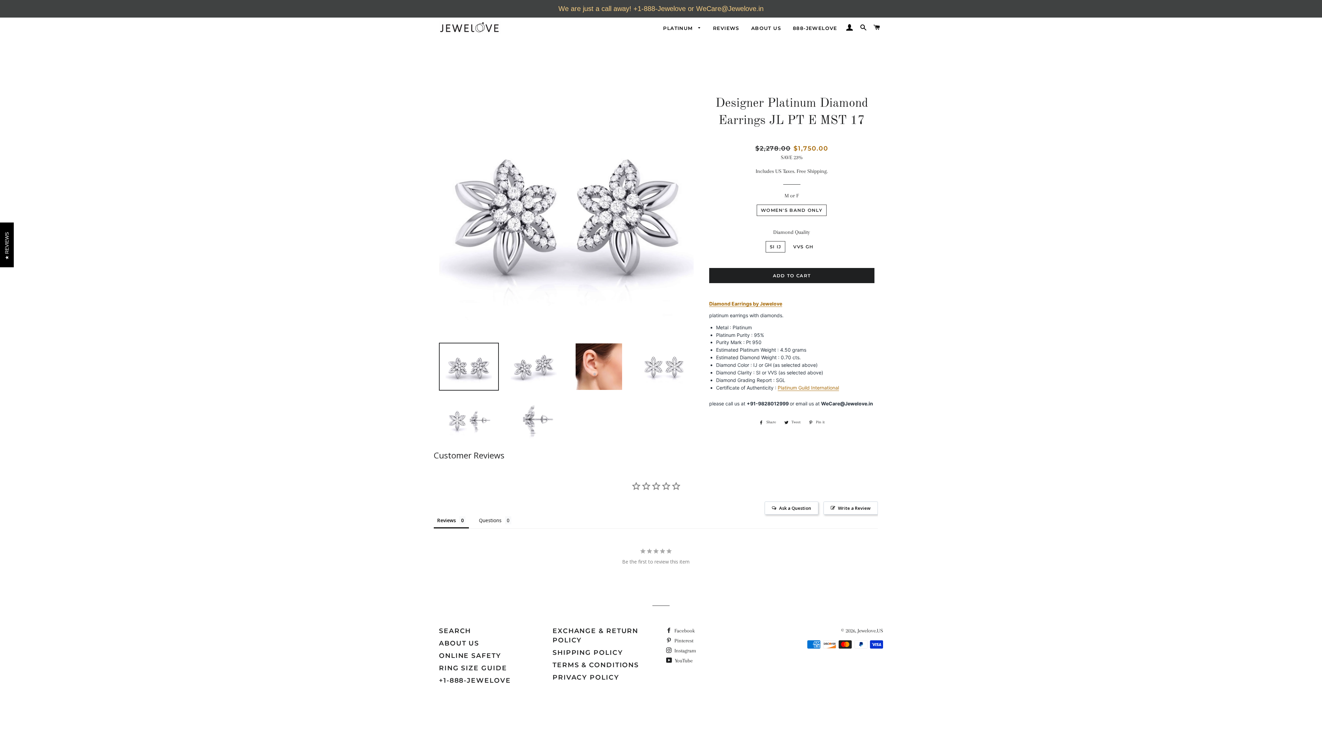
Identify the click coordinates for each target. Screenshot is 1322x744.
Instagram (684, 651)
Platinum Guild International (808, 388)
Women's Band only (791, 210)
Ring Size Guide (473, 668)
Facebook (684, 631)
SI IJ (775, 246)
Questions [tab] (490, 520)
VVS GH (803, 246)
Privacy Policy (586, 677)
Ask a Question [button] (795, 508)
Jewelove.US (870, 631)
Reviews (726, 28)
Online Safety (470, 656)
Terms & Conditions (596, 665)
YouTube (683, 661)
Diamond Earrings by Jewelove (745, 304)
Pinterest (683, 641)
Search (455, 631)
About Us (766, 28)
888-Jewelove (815, 28)
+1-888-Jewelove (475, 680)
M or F (792, 196)
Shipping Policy (588, 653)
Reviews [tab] (446, 520)
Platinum (679, 28)
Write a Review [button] (854, 508)
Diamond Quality (791, 232)
